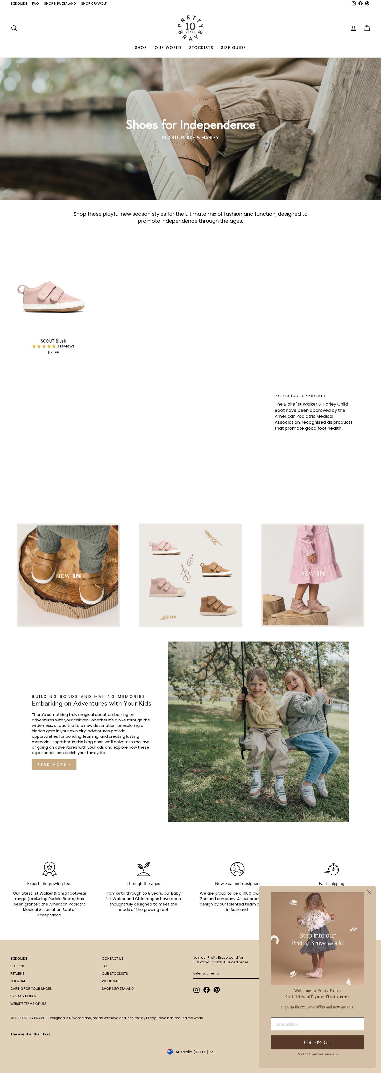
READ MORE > (54, 764)
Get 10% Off (317, 1042)
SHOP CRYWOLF (94, 3)
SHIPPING (17, 966)
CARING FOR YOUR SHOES (31, 988)
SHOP (141, 47)
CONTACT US (112, 958)
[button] (44, 346)
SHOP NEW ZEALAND (60, 3)
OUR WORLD (168, 47)
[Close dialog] (369, 892)
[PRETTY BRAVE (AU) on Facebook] (206, 990)
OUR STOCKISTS (115, 973)
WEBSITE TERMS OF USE (28, 1003)
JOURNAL (17, 981)
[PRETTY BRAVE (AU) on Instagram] (196, 990)
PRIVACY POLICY (23, 996)
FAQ (35, 3)
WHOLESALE (111, 981)
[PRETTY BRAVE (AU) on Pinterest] (217, 990)
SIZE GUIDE (18, 3)
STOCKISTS (201, 47)
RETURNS (17, 973)
